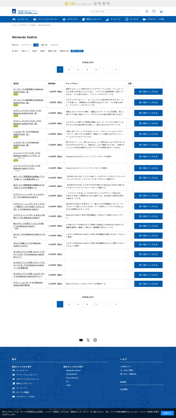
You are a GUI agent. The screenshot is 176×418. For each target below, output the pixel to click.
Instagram (95, 340)
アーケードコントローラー (27, 375)
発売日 (42, 51)
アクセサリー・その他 (25, 397)
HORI (68, 385)
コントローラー (22, 370)
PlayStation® (71, 374)
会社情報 (123, 389)
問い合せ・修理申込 (128, 374)
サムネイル (54, 45)
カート (161, 11)
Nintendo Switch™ (73, 370)
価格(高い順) (64, 51)
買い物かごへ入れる (148, 91)
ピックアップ (26, 45)
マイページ (146, 11)
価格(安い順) (52, 51)
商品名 (34, 51)
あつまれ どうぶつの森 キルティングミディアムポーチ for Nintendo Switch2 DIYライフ (29, 254)
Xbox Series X (72, 378)
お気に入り (154, 11)
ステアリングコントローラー (28, 379)
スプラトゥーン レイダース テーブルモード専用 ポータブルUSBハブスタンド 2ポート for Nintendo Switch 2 (29, 206)
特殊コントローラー (24, 383)
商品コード (25, 51)
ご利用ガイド (125, 366)
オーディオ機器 (22, 392)
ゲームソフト (21, 388)
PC (67, 381)
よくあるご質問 (126, 370)
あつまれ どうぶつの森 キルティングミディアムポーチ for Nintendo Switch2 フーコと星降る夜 (29, 265)
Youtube (81, 340)
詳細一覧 (44, 45)
